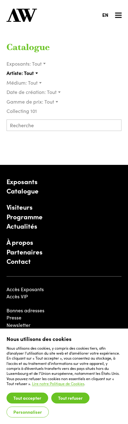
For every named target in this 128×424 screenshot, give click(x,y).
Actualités (22, 226)
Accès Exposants (25, 289)
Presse (14, 317)
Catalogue (28, 48)
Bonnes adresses (25, 310)
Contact (19, 261)
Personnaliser (27, 412)
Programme (25, 217)
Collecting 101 (22, 111)
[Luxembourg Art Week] (22, 15)
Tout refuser (70, 398)
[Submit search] (114, 126)
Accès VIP (17, 296)
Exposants (22, 181)
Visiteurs (20, 207)
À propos (20, 242)
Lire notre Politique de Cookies (58, 383)
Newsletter (18, 325)
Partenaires (25, 252)
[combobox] (39, 64)
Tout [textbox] (37, 63)
